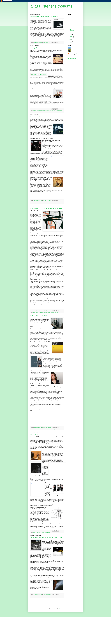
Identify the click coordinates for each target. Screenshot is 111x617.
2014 (70, 29)
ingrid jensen (42, 110)
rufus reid (55, 110)
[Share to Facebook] (55, 42)
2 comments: (49, 200)
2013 (70, 39)
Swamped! (33, 48)
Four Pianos (34, 434)
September (72, 30)
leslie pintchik (35, 429)
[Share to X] (54, 42)
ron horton (44, 429)
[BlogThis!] (53, 42)
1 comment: (48, 42)
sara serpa (59, 110)
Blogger (60, 608)
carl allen (34, 110)
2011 (70, 42)
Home (45, 600)
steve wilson (57, 429)
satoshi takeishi (48, 429)
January (71, 37)
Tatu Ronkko (44, 312)
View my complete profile (72, 58)
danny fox (34, 532)
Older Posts (61, 600)
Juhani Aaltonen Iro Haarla (37, 312)
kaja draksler (44, 532)
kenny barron (46, 110)
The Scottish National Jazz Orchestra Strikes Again (46, 537)
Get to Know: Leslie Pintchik (39, 315)
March (71, 34)
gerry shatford (39, 532)
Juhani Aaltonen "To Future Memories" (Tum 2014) (46, 208)
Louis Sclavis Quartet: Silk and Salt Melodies (44, 16)
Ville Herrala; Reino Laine (54, 312)
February (71, 36)
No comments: (48, 310)
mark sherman (51, 110)
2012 (70, 41)
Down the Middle (35, 117)
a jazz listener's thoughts (73, 53)
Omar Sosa (48, 532)
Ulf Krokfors (48, 312)
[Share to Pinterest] (57, 42)
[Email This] (52, 42)
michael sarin (40, 429)
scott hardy (53, 429)
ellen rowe (38, 110)
